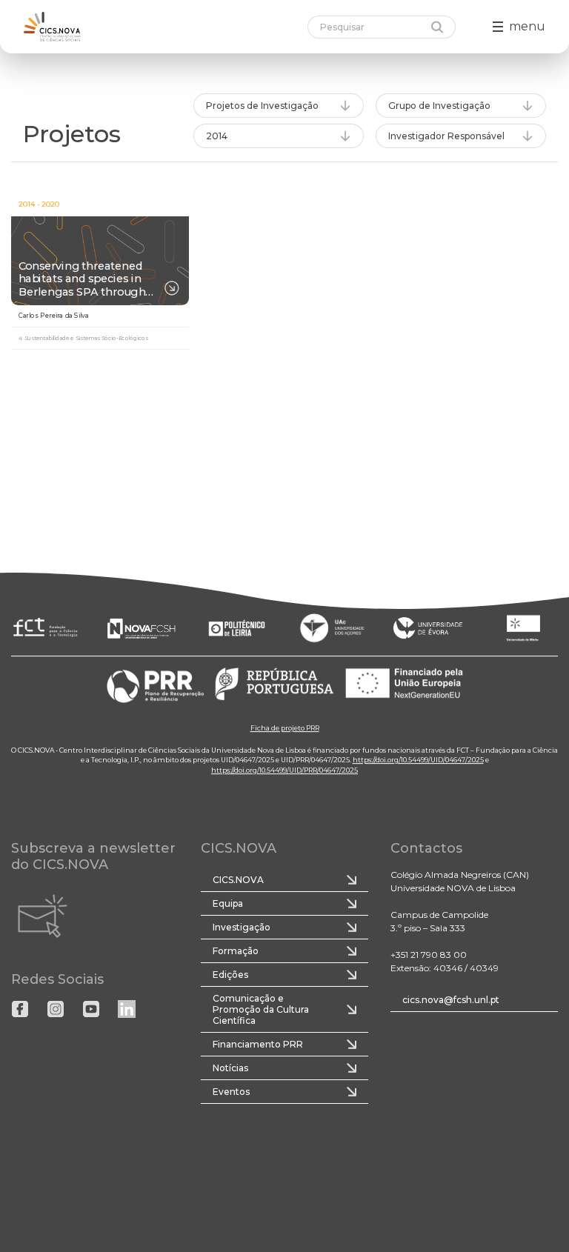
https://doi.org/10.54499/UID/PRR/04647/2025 (284, 770)
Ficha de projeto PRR (284, 728)
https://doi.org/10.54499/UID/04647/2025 (418, 760)
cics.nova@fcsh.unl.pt (450, 999)
